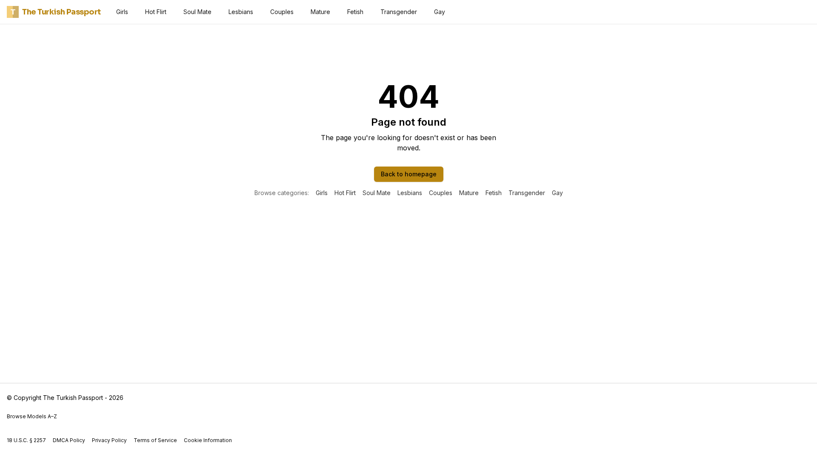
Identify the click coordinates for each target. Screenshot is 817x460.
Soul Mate (197, 11)
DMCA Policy (69, 440)
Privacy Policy (109, 440)
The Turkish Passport (56, 12)
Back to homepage (409, 174)
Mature (320, 11)
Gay (439, 11)
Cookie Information (208, 440)
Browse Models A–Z (32, 416)
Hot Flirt (155, 11)
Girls (122, 11)
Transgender (398, 11)
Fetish (355, 11)
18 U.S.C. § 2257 (26, 440)
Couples (282, 11)
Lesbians (241, 11)
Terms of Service (155, 440)
